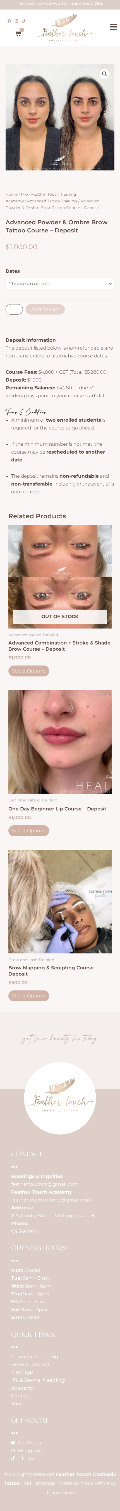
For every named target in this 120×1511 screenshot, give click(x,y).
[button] (105, 74)
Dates (13, 271)
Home (12, 194)
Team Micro (60, 1492)
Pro (24, 194)
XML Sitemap (39, 1483)
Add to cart (45, 309)
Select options (28, 671)
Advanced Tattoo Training (52, 201)
